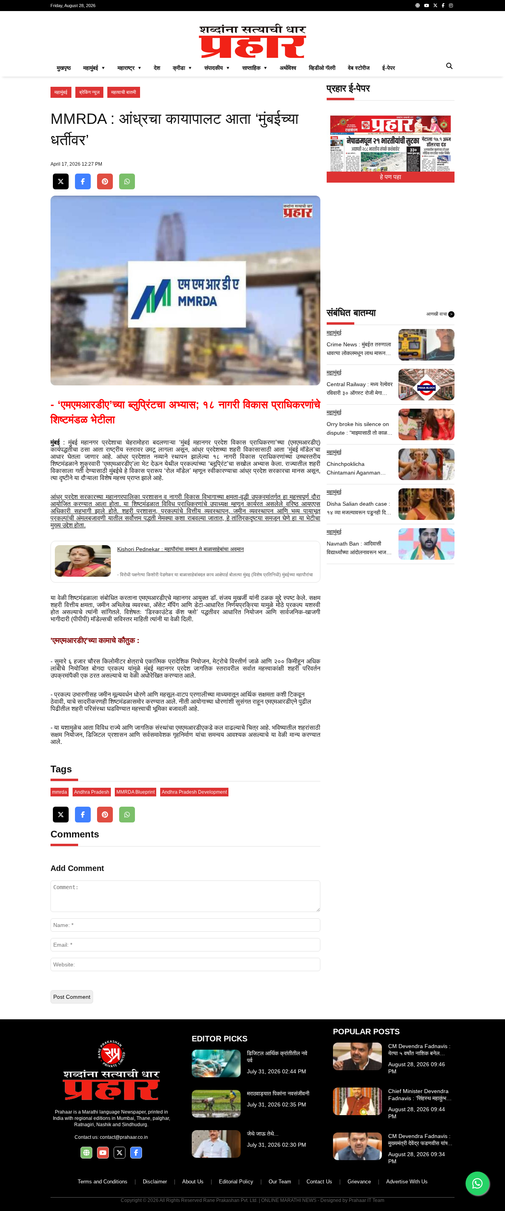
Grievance (359, 1182)
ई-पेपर (388, 68)
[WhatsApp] (127, 181)
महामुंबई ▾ (94, 68)
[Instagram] (451, 5)
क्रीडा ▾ (182, 68)
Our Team (280, 1182)
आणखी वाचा (439, 314)
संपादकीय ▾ (217, 68)
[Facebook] (443, 5)
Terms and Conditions (102, 1182)
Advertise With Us (407, 1182)
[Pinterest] (105, 181)
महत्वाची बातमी (123, 92)
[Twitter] (435, 5)
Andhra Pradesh (91, 792)
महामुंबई (60, 92)
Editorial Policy (236, 1182)
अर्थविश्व (288, 68)
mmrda (59, 792)
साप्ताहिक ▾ (254, 68)
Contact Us (319, 1182)
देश (157, 68)
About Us (193, 1182)
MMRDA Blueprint (135, 792)
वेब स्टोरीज (359, 68)
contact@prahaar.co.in (124, 1137)
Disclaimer (155, 1182)
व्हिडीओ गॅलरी (322, 68)
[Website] (417, 5)
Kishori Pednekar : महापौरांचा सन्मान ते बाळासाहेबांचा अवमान (180, 549)
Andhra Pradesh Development (194, 792)
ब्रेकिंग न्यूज (89, 92)
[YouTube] (426, 5)
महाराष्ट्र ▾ (129, 68)
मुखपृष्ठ (64, 68)
